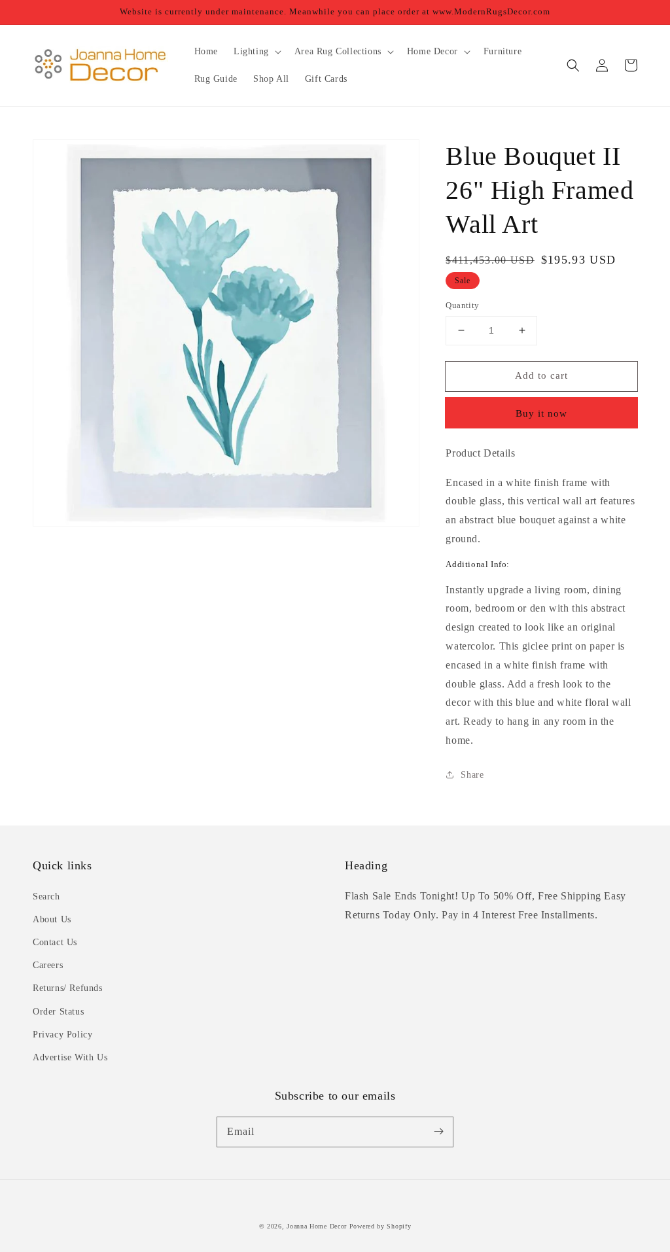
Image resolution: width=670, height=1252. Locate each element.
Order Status (58, 1012)
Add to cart (541, 375)
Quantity (462, 305)
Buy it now (541, 413)
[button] (573, 65)
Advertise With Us (70, 1057)
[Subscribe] (438, 1131)
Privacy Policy (62, 1034)
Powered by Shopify (380, 1226)
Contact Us (55, 942)
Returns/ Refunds (68, 988)
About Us (52, 919)
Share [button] (472, 775)
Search (46, 896)
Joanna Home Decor (317, 1226)
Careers (48, 965)
